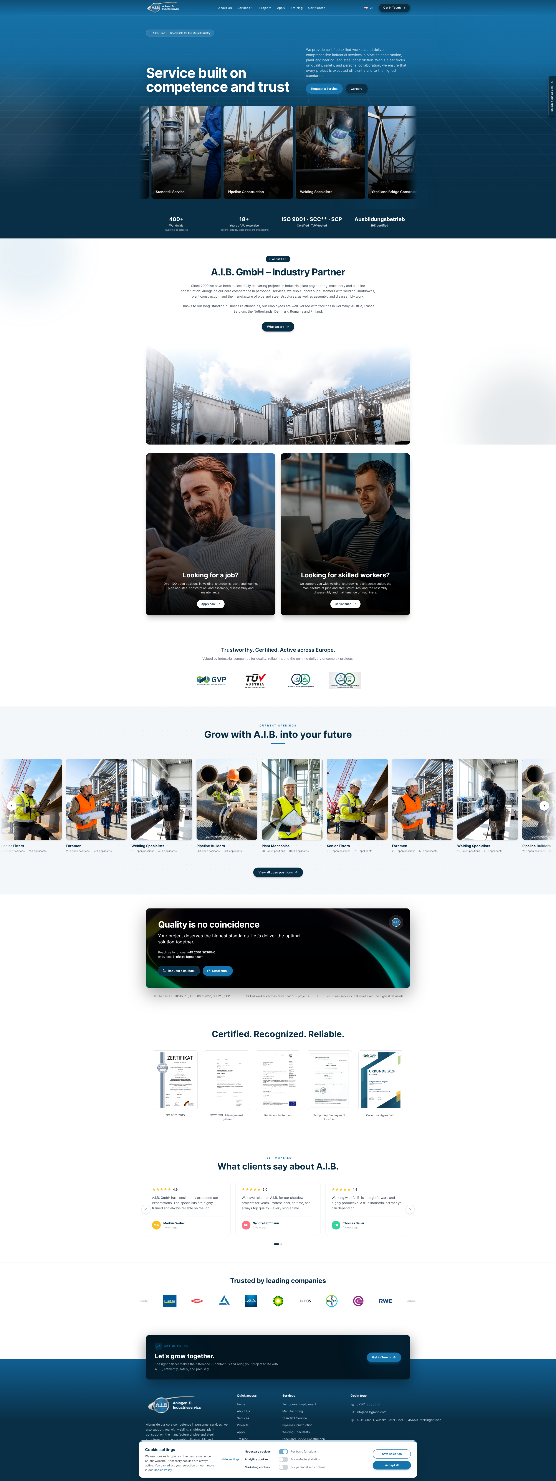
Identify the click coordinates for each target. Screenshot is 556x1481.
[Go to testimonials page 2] (281, 1244)
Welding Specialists (296, 1432)
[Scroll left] (12, 806)
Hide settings (231, 1459)
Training (297, 8)
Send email (220, 971)
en (371, 7)
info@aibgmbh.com (189, 956)
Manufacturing (292, 1411)
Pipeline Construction (297, 1425)
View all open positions (275, 872)
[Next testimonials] (410, 1209)
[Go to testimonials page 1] (276, 1244)
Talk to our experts (552, 98)
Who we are (275, 326)
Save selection (392, 1454)
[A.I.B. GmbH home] (163, 7)
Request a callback (181, 971)
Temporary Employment (299, 1404)
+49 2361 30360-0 (201, 952)
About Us (225, 8)
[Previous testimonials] (146, 1209)
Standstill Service (294, 1418)
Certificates (316, 8)
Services (243, 8)
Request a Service (324, 88)
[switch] (283, 1451)
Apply (281, 8)
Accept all (392, 1465)
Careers (356, 88)
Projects (265, 8)
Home (241, 1404)
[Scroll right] (544, 806)
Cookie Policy (163, 1470)
